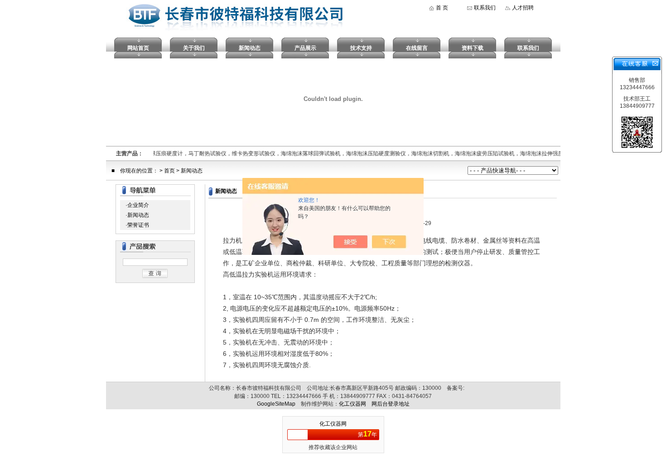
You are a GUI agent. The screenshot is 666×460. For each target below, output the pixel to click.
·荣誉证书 (137, 225)
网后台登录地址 (391, 404)
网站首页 (138, 48)
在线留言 (417, 48)
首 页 (442, 8)
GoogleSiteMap (276, 404)
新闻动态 (250, 48)
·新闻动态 (137, 215)
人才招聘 (523, 8)
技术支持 (361, 48)
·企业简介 (137, 205)
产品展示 (305, 48)
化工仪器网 (352, 404)
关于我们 (194, 48)
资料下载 (472, 48)
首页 (169, 171)
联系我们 (485, 8)
